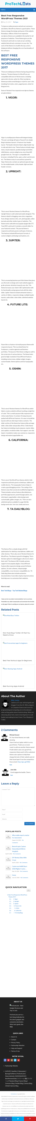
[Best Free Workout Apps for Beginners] (18, 650)
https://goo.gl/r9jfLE (23, 762)
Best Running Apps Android (13, 686)
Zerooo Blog (28, 1083)
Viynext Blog (23, 1081)
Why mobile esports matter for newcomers (20, 836)
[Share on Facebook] (6, 1119)
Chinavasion (22, 1071)
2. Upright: (15, 901)
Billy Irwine (15, 700)
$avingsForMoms (10, 1074)
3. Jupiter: (15, 903)
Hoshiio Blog (19, 1083)
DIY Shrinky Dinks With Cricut (19, 859)
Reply (11, 764)
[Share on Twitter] (18, 1119)
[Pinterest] (8, 1060)
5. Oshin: (15, 908)
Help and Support (16, 1048)
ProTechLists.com (15, 1014)
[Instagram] (11, 1060)
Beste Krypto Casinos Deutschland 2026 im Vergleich (19, 849)
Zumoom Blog (10, 1083)
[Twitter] (15, 1060)
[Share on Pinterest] (30, 1119)
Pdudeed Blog (13, 1081)
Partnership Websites (17, 1045)
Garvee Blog (14, 1086)
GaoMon (14, 1071)
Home (14, 875)
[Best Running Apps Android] (18, 676)
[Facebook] (5, 1060)
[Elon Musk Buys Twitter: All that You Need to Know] (18, 622)
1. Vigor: (14, 899)
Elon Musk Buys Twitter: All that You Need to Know (16, 634)
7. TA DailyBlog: (17, 912)
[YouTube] (18, 1060)
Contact (13, 1040)
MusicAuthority (10, 1076)
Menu (3, 10)
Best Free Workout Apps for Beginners (17, 661)
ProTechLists (21, 1074)
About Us (14, 1037)
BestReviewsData (11, 1078)
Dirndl (8, 1086)
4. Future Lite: (16, 906)
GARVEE (8, 1071)
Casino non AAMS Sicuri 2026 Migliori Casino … (19, 867)
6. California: (16, 910)
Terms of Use (15, 1051)
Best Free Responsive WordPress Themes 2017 (17, 896)
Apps (16, 22)
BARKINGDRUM (20, 1076)
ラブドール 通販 (22, 1078)
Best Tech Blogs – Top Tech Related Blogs (14, 590)
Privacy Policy (15, 1042)
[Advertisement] (20, 943)
